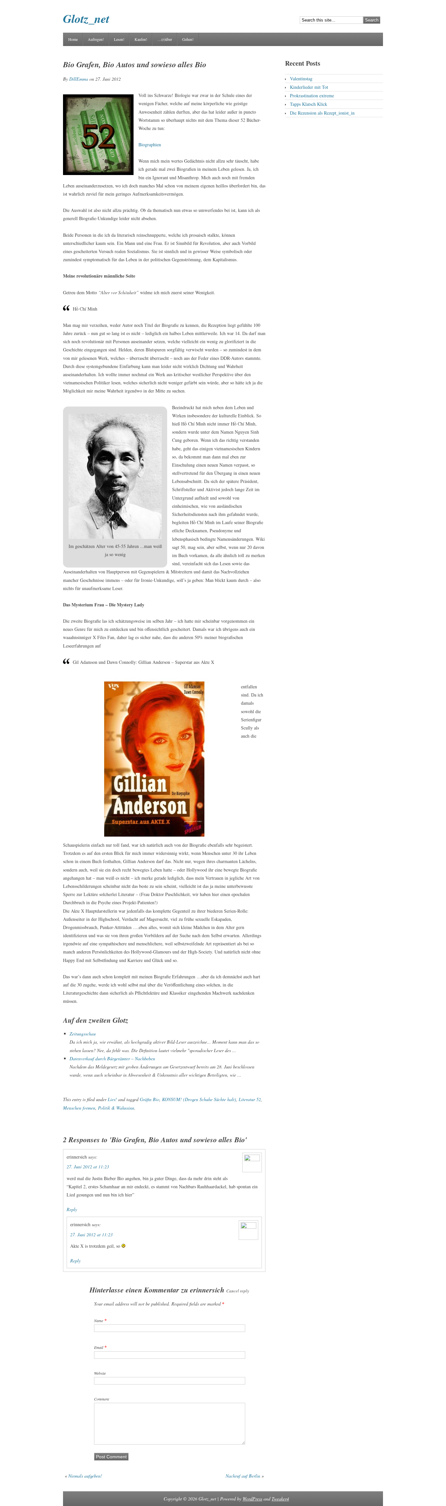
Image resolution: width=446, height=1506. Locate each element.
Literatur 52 (250, 1099)
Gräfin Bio (149, 1099)
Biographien (149, 144)
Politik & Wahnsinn (116, 1108)
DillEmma (78, 79)
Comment (101, 1399)
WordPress (252, 1499)
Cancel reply (237, 1291)
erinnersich (207, 1290)
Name (98, 1320)
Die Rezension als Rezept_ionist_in (322, 113)
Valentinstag (301, 78)
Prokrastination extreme (312, 95)
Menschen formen (79, 1108)
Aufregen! (96, 39)
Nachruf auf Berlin (243, 1476)
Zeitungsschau (83, 1034)
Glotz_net (86, 18)
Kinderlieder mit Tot (309, 87)
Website (100, 1373)
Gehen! (188, 39)
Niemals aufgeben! (85, 1476)
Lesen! (119, 39)
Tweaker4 (280, 1499)
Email (98, 1347)
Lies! (112, 1099)
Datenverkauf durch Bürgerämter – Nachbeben (112, 1058)
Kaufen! (141, 39)
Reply (72, 1209)
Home (73, 39)
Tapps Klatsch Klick (308, 104)
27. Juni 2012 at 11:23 (88, 1166)
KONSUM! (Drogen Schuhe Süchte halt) (199, 1099)
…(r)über (164, 39)
